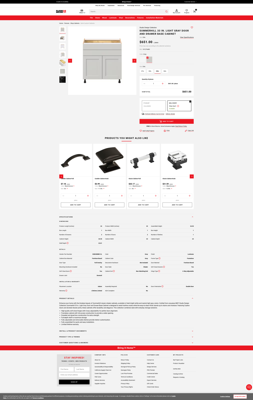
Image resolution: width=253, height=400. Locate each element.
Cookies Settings (225, 396)
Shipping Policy (125, 363)
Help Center (150, 363)
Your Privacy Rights (127, 387)
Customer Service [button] (189, 2)
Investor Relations (100, 363)
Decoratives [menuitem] (130, 18)
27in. (142, 71)
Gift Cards (150, 383)
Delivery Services (100, 380)
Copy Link (191, 130)
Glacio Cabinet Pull (135, 178)
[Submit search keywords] (166, 11)
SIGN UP (74, 382)
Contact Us (150, 360)
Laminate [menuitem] (113, 18)
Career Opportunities (101, 373)
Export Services (151, 380)
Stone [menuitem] (97, 18)
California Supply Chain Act (103, 370)
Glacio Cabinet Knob (169, 178)
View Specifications (187, 37)
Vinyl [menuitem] (121, 18)
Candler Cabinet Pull (67, 178)
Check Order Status (153, 387)
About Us (97, 360)
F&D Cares (98, 377)
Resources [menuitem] (121, 5)
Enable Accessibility (62, 2)
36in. (165, 71)
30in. (150, 71)
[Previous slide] (70, 61)
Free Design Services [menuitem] (133, 5)
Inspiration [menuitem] (111, 5)
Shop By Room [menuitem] (100, 5)
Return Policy (125, 360)
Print (168, 130)
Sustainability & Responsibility (104, 366)
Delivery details (170, 114)
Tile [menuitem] (91, 18)
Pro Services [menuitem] (147, 5)
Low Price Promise (126, 373)
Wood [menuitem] (104, 18)
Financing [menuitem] (157, 5)
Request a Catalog (178, 377)
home (61, 23)
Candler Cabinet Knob (102, 178)
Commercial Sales (152, 373)
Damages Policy (126, 370)
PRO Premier (151, 370)
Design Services (151, 366)
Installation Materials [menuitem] (154, 18)
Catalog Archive (178, 374)
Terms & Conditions (127, 377)
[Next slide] (134, 61)
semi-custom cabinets (88, 23)
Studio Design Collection (148, 28)
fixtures (66, 23)
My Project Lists (178, 360)
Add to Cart (168, 121)
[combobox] (129, 11)
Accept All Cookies (240, 396)
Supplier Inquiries (100, 383)
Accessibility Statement (128, 380)
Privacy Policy (125, 383)
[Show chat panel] (249, 387)
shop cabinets (75, 23)
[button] (82, 11)
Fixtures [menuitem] (140, 18)
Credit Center (151, 377)
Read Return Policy (181, 126)
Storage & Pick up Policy (128, 366)
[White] (142, 59)
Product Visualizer (178, 363)
